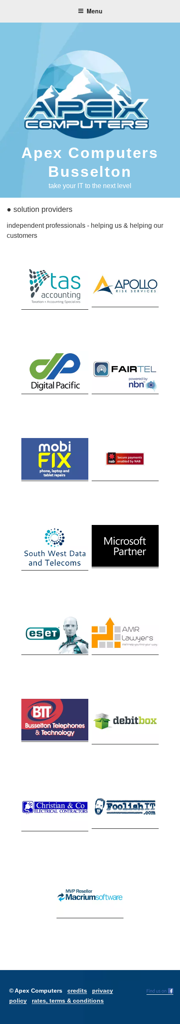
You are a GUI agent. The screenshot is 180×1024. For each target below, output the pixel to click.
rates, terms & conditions (68, 1000)
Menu (95, 11)
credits (77, 990)
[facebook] (160, 991)
